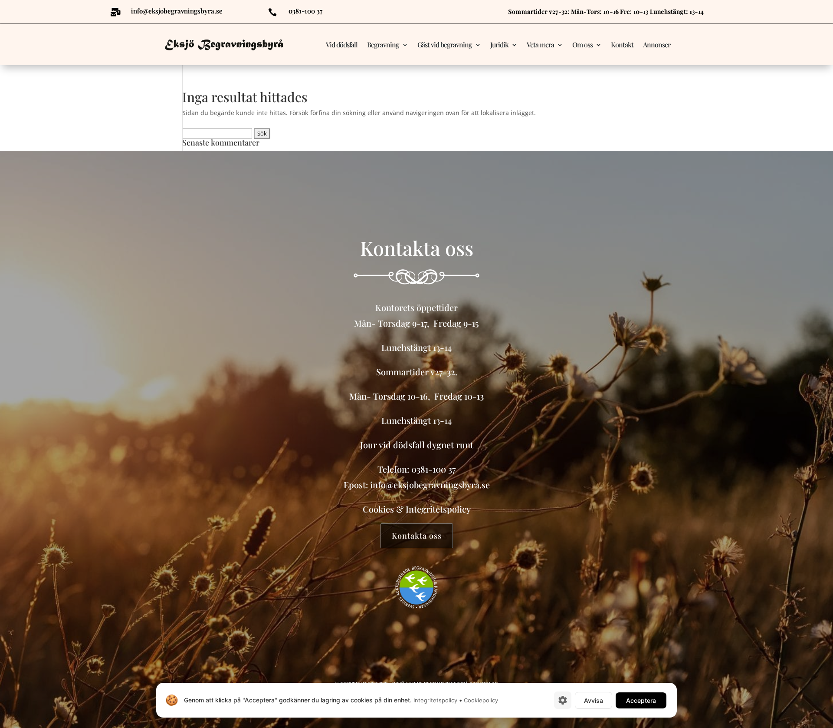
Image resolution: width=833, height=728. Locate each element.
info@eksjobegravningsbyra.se (177, 11)
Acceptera (641, 700)
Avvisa (593, 700)
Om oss (582, 44)
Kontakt (622, 44)
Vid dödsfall (341, 44)
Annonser (656, 44)
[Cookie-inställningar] (562, 700)
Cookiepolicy (481, 700)
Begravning (383, 44)
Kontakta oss (417, 535)
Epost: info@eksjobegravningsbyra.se (417, 484)
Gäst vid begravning (444, 44)
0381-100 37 (305, 11)
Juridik (499, 44)
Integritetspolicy (438, 509)
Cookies (378, 509)
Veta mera (540, 44)
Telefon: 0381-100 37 (416, 469)
